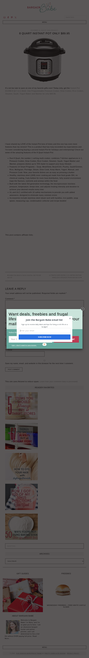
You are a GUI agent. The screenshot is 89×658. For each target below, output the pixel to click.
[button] (44, 320)
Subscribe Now (44, 337)
